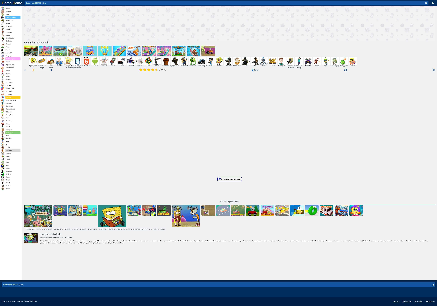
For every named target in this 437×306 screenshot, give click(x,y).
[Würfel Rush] (297, 210)
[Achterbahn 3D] (149, 51)
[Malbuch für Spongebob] (90, 210)
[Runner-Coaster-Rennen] (90, 51)
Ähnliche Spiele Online (229, 201)
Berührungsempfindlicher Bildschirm (139, 229)
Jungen (38, 229)
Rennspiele (57, 229)
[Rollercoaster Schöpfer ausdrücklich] (60, 51)
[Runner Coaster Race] (105, 51)
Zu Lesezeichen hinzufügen (231, 179)
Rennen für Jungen (80, 229)
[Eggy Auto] (252, 210)
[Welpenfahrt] (238, 210)
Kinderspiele (48, 229)
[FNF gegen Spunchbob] (134, 210)
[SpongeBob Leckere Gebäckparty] (75, 210)
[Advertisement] (127, 23)
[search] (426, 3)
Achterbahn (102, 229)
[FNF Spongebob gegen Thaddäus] (186, 216)
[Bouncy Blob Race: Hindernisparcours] (312, 210)
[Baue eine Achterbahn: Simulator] (178, 51)
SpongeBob (67, 229)
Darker (256, 70)
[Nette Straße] (223, 210)
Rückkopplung (430, 301)
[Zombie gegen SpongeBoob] (164, 210)
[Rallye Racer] (208, 210)
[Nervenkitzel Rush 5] (75, 51)
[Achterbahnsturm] (119, 51)
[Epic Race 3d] (282, 210)
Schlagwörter (418, 301)
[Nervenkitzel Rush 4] (45, 51)
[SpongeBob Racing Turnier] (208, 51)
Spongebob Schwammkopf (116, 229)
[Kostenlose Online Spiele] (12, 3)
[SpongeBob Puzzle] (60, 210)
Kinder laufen (92, 229)
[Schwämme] (356, 210)
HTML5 (155, 229)
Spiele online (30, 229)
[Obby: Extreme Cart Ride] (193, 51)
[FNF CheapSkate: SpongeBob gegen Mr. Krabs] (149, 210)
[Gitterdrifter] (326, 210)
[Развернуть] (434, 70)
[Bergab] (341, 210)
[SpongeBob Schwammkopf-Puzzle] (112, 216)
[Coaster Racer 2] (31, 51)
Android (162, 229)
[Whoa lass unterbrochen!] (134, 51)
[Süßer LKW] (267, 210)
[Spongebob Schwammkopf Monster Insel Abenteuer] (38, 216)
